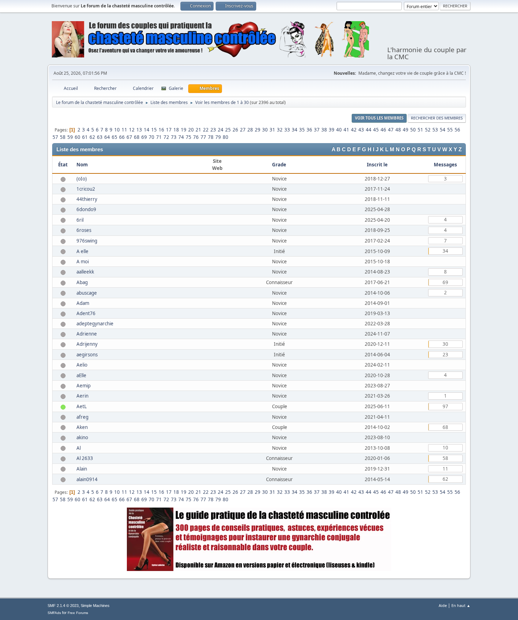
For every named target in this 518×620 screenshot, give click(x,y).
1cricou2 (85, 189)
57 (55, 137)
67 (129, 137)
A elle (82, 251)
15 (154, 130)
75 (188, 137)
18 (176, 130)
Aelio (81, 365)
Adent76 (85, 313)
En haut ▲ (460, 605)
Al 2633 (84, 458)
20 (191, 130)
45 (376, 130)
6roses (83, 230)
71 (159, 137)
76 (196, 137)
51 (420, 130)
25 (228, 130)
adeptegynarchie (94, 323)
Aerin (82, 396)
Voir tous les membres (379, 118)
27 (243, 130)
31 (272, 130)
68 (137, 137)
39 (331, 130)
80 (225, 137)
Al (78, 448)
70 (151, 137)
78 (211, 137)
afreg (82, 417)
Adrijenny (87, 344)
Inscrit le (377, 164)
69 (144, 137)
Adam (82, 303)
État (63, 164)
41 (346, 130)
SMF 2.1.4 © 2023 (63, 605)
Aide (443, 605)
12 (132, 130)
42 (354, 130)
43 (361, 130)
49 (405, 130)
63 (100, 137)
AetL (81, 406)
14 (146, 130)
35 (302, 130)
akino (82, 437)
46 (383, 130)
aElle (81, 375)
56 (457, 130)
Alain (81, 469)
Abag (82, 282)
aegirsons (87, 354)
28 (250, 130)
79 (218, 137)
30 (265, 130)
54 (442, 130)
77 (203, 137)
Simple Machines (95, 605)
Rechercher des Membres (437, 118)
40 (339, 130)
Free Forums (78, 613)
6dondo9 (86, 209)
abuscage (86, 293)
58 (63, 137)
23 (213, 130)
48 (398, 130)
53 (435, 130)
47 (391, 130)
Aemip (83, 385)
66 (122, 137)
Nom (82, 164)
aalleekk (85, 272)
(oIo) (81, 179)
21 (198, 130)
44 (368, 130)
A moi (82, 261)
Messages (445, 164)
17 (169, 130)
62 (92, 137)
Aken (82, 427)
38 (324, 130)
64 (107, 137)
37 (317, 130)
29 (257, 130)
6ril (80, 220)
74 (181, 137)
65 (114, 137)
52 (428, 130)
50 (413, 130)
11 (124, 130)
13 (139, 130)
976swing (86, 241)
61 (85, 137)
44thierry (86, 199)
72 (166, 137)
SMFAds (54, 613)
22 (206, 130)
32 (280, 130)
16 (161, 130)
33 (287, 130)
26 (235, 130)
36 (309, 130)
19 (183, 130)
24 (220, 130)
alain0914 (87, 479)
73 (174, 137)
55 (450, 130)
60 (77, 137)
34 (294, 130)
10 (117, 130)
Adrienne (86, 334)
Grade (279, 164)
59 (70, 137)
